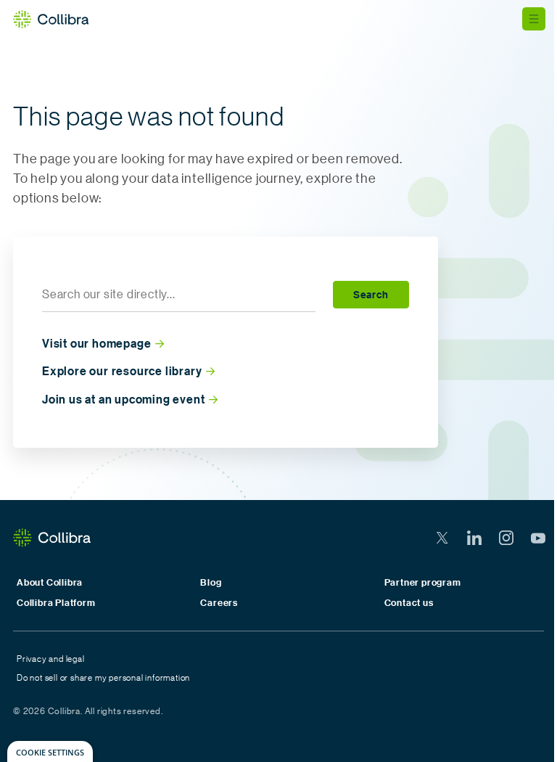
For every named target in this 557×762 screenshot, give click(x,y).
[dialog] (50, 751)
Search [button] (371, 294)
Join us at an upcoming (123, 399)
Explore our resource (122, 371)
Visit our (96, 344)
